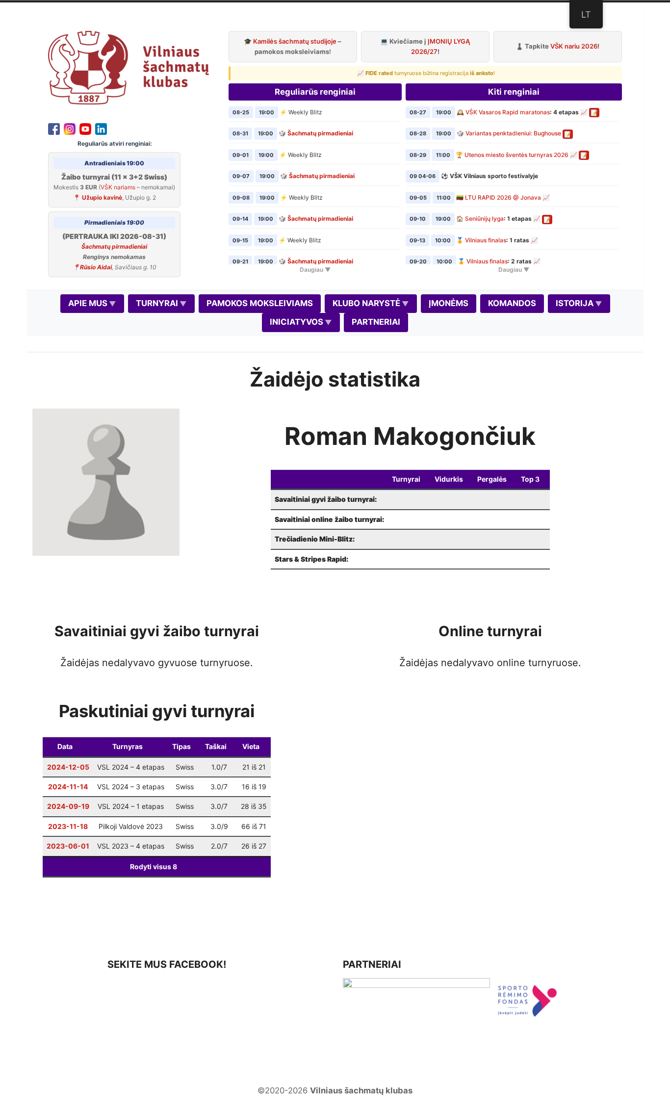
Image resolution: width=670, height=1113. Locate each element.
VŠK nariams (118, 187)
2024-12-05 (68, 767)
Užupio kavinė (102, 197)
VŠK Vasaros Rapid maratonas (507, 112)
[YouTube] (85, 128)
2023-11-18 (68, 826)
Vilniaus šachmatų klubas (361, 1090)
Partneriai (376, 322)
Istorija (574, 303)
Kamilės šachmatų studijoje (294, 41)
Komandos (512, 303)
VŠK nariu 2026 (573, 46)
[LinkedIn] (101, 128)
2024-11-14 (68, 786)
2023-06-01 (68, 846)
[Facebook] (54, 128)
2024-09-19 (68, 806)
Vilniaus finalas (485, 240)
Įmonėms (448, 303)
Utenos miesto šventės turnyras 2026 (516, 154)
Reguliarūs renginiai (315, 92)
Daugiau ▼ (315, 269)
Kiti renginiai (514, 92)
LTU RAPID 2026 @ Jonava (503, 197)
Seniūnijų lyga (484, 218)
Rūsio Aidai (96, 267)
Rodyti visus (153, 866)
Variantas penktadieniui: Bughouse (513, 133)
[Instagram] (70, 128)
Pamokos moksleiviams (259, 303)
